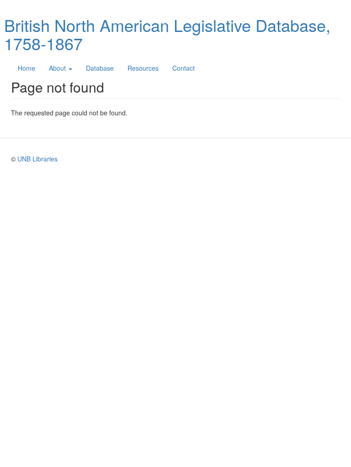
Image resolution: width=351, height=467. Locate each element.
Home (26, 68)
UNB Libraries (37, 158)
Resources (143, 68)
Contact (183, 68)
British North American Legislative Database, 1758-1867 (167, 34)
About (58, 68)
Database (100, 68)
